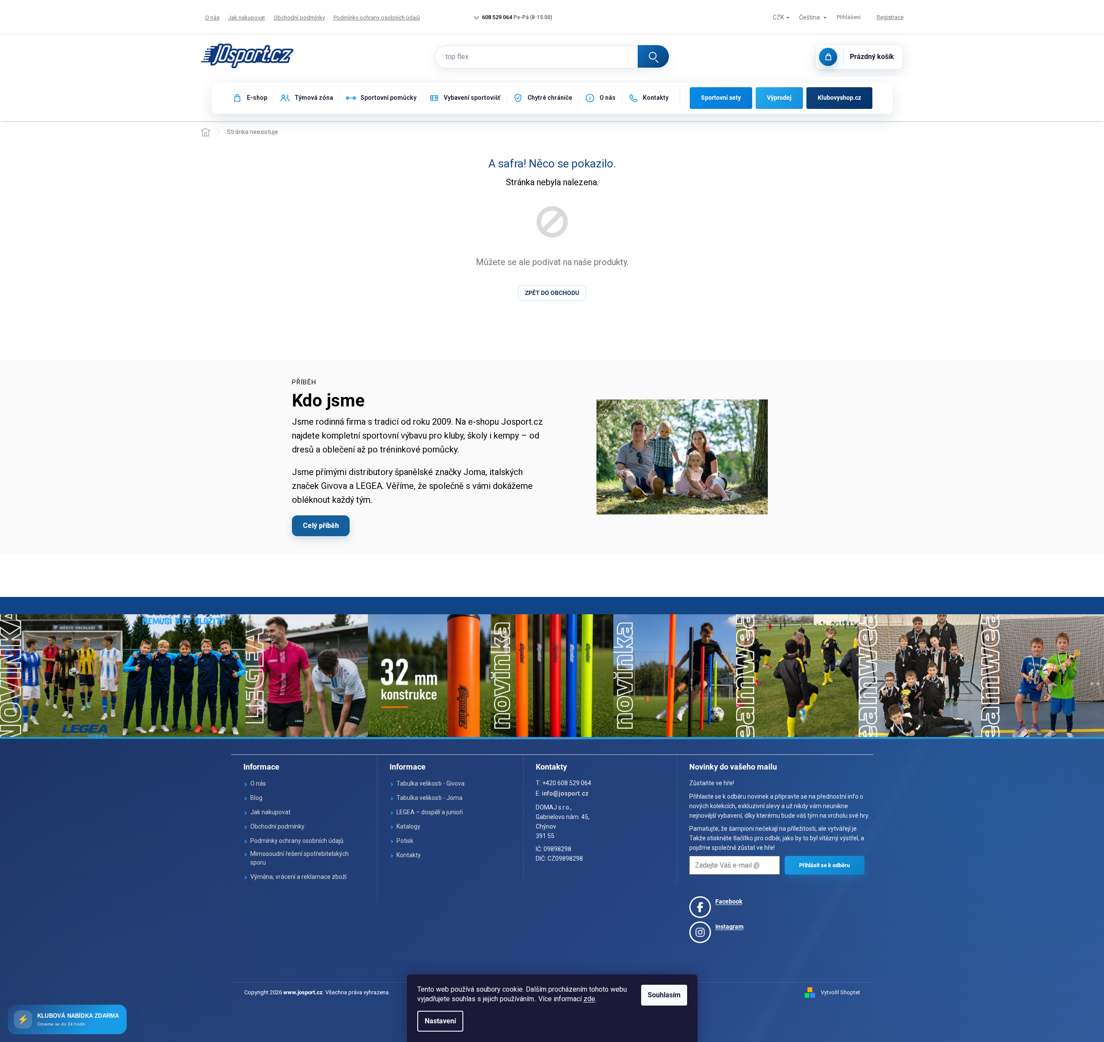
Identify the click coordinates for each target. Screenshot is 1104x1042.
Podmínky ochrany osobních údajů (377, 17)
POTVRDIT (825, 865)
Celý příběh (321, 525)
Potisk (404, 840)
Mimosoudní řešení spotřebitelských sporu (299, 858)
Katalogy (408, 826)
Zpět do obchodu (552, 292)
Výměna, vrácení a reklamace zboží (298, 876)
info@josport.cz (565, 793)
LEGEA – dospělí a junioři (429, 812)
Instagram (729, 926)
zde (589, 999)
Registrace (890, 17)
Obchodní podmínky (299, 17)
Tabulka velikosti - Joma (429, 797)
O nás (212, 17)
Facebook (728, 901)
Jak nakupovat (246, 17)
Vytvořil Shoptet (840, 992)
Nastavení (440, 1021)
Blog (256, 797)
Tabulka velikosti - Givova (430, 783)
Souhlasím (664, 995)
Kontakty (408, 855)
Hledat (653, 56)
